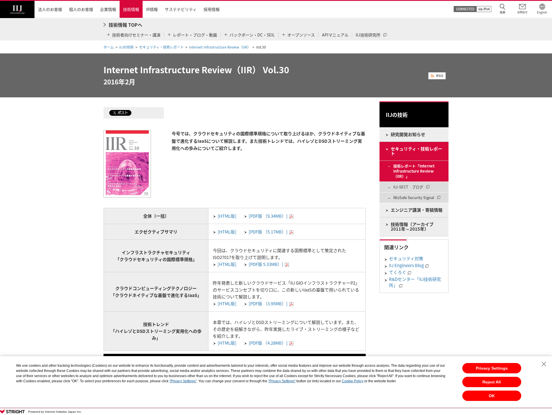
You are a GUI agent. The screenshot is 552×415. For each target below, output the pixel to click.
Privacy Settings (492, 368)
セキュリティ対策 (406, 258)
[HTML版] (227, 216)
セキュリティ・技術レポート (161, 47)
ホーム (108, 47)
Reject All (491, 382)
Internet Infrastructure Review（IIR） (220, 47)
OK (492, 395)
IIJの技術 (126, 47)
